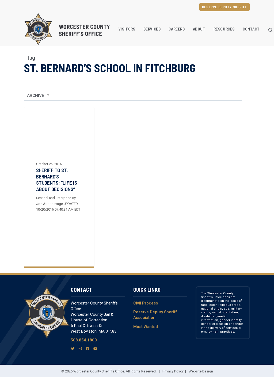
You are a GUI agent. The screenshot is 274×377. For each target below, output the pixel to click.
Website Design (201, 371)
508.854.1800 (84, 340)
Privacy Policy (173, 371)
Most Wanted (145, 327)
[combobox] (38, 95)
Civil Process (145, 303)
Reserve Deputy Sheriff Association (155, 315)
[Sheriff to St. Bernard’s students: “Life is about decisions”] (59, 186)
